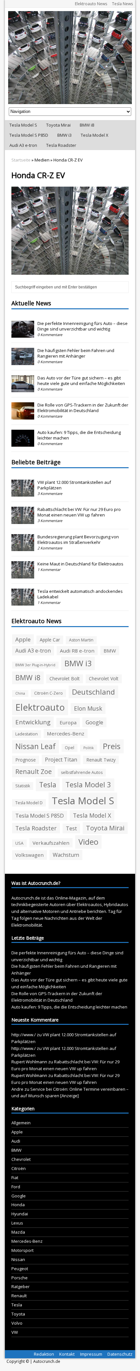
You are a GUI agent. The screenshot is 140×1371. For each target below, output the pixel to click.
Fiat (14, 1177)
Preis (111, 746)
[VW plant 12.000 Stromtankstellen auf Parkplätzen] (22, 493)
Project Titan (61, 759)
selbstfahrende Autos (82, 772)
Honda (18, 1205)
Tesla (47, 784)
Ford (15, 1187)
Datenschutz (120, 1354)
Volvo (16, 1323)
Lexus (17, 1223)
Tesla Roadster (61, 145)
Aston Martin (81, 640)
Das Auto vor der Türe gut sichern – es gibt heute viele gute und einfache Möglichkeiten (81, 380)
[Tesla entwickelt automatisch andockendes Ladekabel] (22, 602)
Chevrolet (21, 1159)
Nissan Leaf (35, 746)
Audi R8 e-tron (77, 650)
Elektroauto (40, 707)
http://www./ (23, 1035)
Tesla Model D (29, 803)
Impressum (91, 1354)
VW (14, 1332)
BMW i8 (87, 125)
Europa (68, 722)
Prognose (25, 760)
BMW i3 (64, 135)
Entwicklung (32, 722)
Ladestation (26, 734)
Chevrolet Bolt (64, 678)
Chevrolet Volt (104, 678)
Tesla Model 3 (88, 784)
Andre (17, 1089)
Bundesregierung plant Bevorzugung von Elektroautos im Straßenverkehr (78, 539)
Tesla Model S (23, 125)
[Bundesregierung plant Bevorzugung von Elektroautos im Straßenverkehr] (22, 547)
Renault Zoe (33, 771)
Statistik (22, 786)
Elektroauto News (91, 4)
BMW (110, 650)
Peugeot (19, 1268)
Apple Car (50, 640)
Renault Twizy (101, 760)
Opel (69, 747)
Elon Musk (88, 708)
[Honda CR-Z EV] (70, 271)
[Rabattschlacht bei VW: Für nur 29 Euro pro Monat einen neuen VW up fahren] (22, 520)
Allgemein (21, 1123)
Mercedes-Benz (65, 733)
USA (19, 843)
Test (71, 828)
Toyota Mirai (58, 125)
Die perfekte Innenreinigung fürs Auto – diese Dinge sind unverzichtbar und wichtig (82, 326)
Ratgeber (20, 1286)
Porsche (19, 1278)
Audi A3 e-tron (23, 145)
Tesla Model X (94, 135)
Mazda (18, 1232)
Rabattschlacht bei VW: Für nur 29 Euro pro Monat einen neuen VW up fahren (79, 512)
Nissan (18, 1259)
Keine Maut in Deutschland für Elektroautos (80, 564)
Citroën (18, 1168)
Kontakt (67, 1354)
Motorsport (22, 1250)
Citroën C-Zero (48, 693)
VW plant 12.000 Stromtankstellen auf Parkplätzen (74, 485)
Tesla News (122, 4)
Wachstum (66, 854)
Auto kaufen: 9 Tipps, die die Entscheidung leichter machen (79, 435)
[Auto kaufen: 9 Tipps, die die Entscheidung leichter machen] (22, 443)
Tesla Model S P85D (28, 135)
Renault (19, 1296)
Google (94, 722)
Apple (23, 639)
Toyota (18, 1314)
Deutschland (93, 692)
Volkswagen (29, 855)
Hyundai (19, 1214)
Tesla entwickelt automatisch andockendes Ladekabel (80, 594)
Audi (15, 1141)
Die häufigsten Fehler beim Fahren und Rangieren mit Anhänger (75, 353)
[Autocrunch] (70, 57)
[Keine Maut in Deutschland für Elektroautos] (22, 575)
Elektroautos (89, 904)
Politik (88, 748)
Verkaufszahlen (51, 843)
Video (88, 842)
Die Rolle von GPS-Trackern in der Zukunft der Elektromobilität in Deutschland (82, 407)
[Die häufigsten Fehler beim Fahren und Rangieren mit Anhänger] (22, 361)
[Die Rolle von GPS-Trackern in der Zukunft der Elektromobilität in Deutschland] (22, 416)
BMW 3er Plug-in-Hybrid (35, 665)
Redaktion (44, 1354)
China (20, 693)
